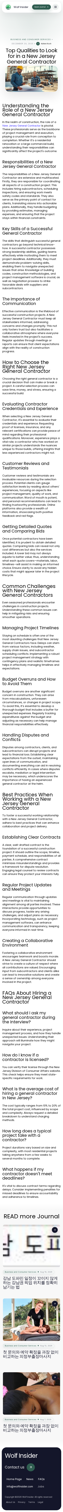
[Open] (55, 7)
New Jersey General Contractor (21, 125)
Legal (40, 1502)
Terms (31, 1502)
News (29, 1479)
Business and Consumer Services (31, 39)
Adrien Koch (46, 44)
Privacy (21, 1502)
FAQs (41, 1479)
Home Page (14, 1479)
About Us (10, 1502)
